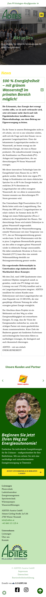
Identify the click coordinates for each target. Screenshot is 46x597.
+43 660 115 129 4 (10, 523)
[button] (41, 15)
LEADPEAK (21, 583)
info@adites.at (8, 520)
